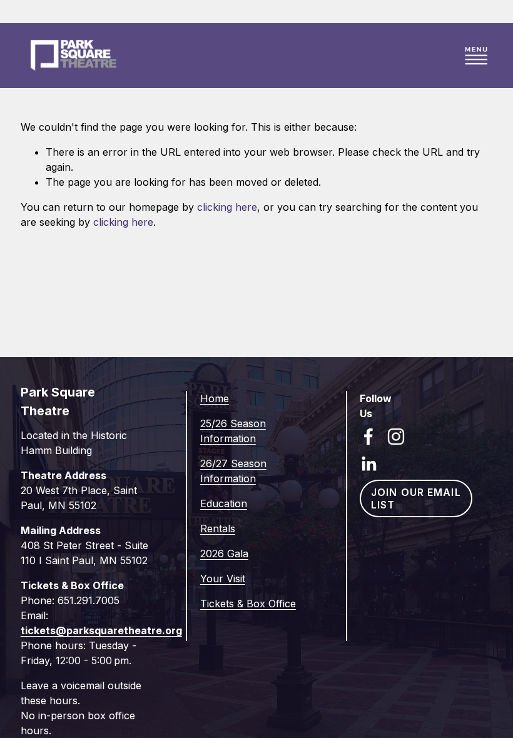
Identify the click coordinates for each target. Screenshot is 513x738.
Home (214, 398)
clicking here (227, 207)
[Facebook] (368, 436)
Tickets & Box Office (248, 603)
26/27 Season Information (233, 471)
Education (223, 503)
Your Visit (222, 578)
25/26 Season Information (233, 431)
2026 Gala (224, 553)
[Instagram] (396, 436)
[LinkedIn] (368, 464)
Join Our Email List (416, 498)
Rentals (217, 528)
